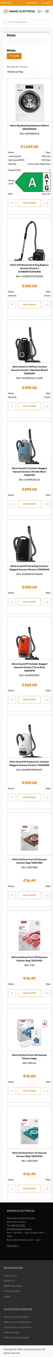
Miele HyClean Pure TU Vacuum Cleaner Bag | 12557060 (29, 1155)
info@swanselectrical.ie (19, 1229)
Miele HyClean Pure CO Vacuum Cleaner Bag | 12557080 (29, 861)
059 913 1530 (18, 1225)
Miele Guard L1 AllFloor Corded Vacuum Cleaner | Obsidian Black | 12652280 (29, 370)
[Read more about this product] (29, 243)
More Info (46, 194)
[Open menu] (48, 11)
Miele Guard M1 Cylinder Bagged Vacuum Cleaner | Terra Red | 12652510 (29, 667)
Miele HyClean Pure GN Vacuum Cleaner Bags (29, 1057)
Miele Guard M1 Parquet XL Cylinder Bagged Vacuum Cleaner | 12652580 (29, 763)
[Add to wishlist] (11, 203)
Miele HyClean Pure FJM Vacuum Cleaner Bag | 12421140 (29, 959)
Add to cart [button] (29, 203)
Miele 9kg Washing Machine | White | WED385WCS (29, 127)
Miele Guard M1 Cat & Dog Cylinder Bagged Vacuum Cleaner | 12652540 (29, 568)
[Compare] (47, 203)
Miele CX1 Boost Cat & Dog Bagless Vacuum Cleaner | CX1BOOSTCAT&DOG (29, 268)
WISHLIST (32, 2)
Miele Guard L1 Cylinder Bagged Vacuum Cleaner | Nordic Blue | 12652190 (29, 471)
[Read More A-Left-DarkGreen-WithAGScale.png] (32, 182)
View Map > (13, 1245)
